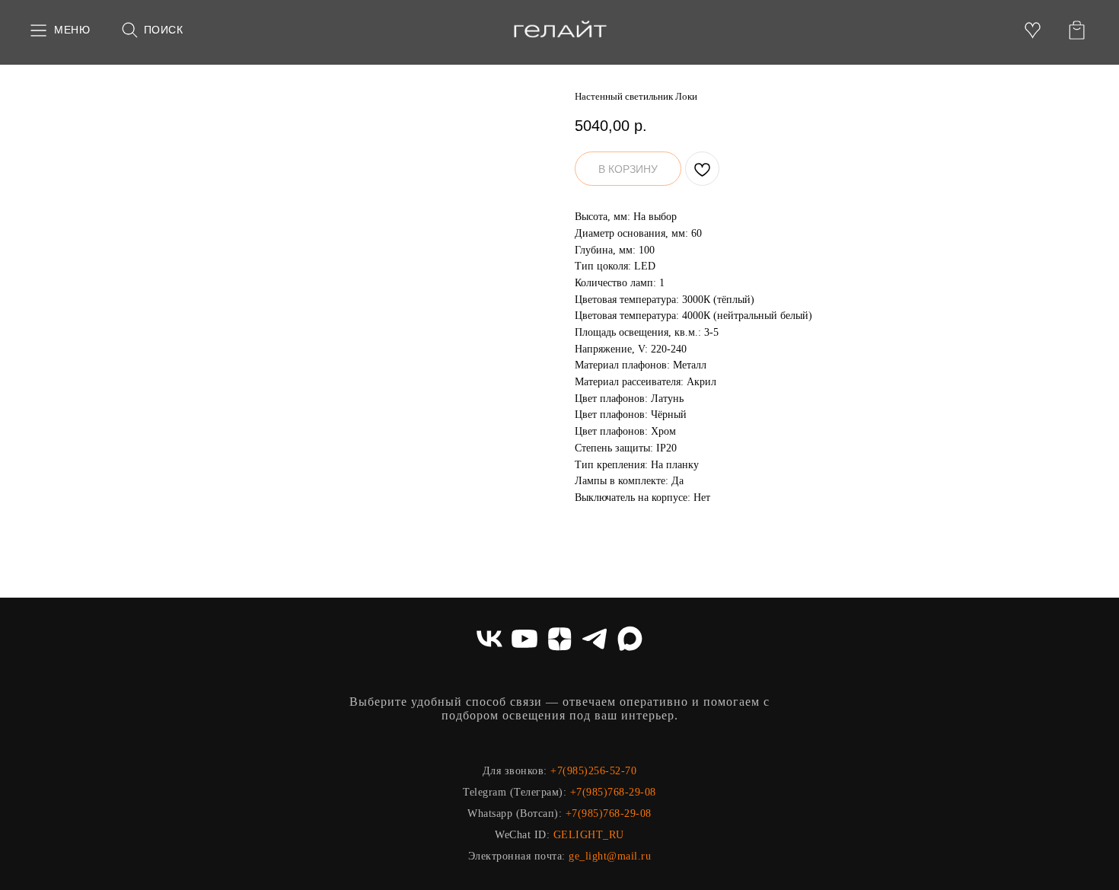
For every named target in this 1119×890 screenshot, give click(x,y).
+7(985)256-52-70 (593, 771)
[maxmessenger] (629, 639)
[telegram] (594, 639)
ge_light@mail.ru (610, 856)
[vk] (489, 639)
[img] (559, 30)
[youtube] (524, 639)
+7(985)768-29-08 (613, 792)
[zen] (559, 639)
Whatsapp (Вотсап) (513, 813)
